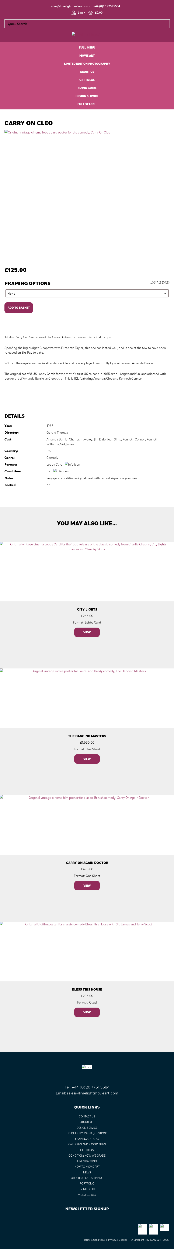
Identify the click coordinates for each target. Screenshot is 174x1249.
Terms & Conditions (94, 1239)
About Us (87, 1122)
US (48, 451)
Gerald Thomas (57, 432)
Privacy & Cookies (117, 1239)
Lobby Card (54, 464)
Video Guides (87, 1195)
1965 (49, 425)
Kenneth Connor (133, 439)
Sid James (67, 444)
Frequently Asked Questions (87, 1133)
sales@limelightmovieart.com (70, 6)
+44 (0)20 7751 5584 (106, 6)
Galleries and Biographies (87, 1144)
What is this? (159, 282)
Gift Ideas (87, 1150)
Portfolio (87, 1183)
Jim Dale (100, 439)
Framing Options (28, 283)
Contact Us (87, 1116)
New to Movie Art (87, 1167)
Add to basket (19, 308)
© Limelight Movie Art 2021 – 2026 (150, 1239)
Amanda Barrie (56, 439)
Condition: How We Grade (87, 1155)
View (87, 632)
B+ (48, 471)
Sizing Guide (87, 1189)
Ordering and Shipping (87, 1178)
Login (81, 12)
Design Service (87, 1128)
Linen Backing (87, 1161)
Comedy (52, 457)
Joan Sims (114, 439)
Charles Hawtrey (80, 439)
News (87, 1172)
